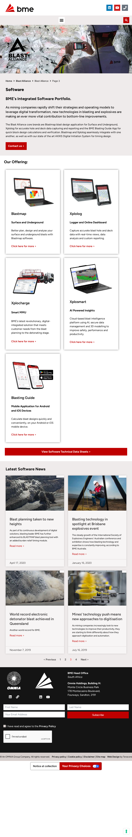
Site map (100, 756)
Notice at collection (45, 766)
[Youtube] (117, 8)
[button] (62, 20)
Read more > (17, 545)
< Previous (49, 659)
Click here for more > (23, 246)
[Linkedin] (109, 8)
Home (9, 80)
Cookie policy (75, 756)
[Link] (17, 697)
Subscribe (98, 714)
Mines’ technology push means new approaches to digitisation (97, 616)
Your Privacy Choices (76, 766)
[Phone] (125, 8)
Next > (85, 659)
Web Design (113, 756)
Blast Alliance (23, 80)
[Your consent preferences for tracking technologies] (126, 831)
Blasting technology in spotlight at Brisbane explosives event (90, 524)
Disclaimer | (90, 756)
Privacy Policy (47, 726)
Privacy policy (59, 756)
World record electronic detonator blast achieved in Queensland (32, 619)
